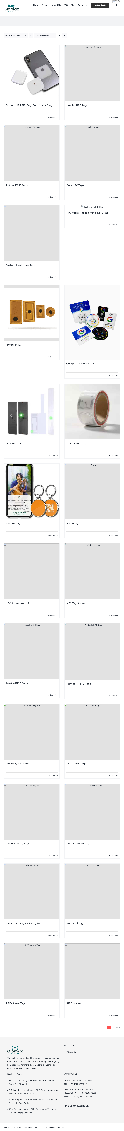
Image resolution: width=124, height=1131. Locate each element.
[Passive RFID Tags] (31, 651)
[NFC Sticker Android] (31, 571)
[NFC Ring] (92, 491)
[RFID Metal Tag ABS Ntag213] (31, 891)
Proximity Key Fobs (17, 763)
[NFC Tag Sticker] (92, 571)
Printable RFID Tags (78, 683)
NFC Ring (72, 523)
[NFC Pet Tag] (31, 491)
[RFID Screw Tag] (31, 971)
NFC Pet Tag (13, 523)
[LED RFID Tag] (31, 411)
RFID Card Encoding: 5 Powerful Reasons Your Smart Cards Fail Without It (33, 1082)
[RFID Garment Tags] (92, 812)
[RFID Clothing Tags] (31, 812)
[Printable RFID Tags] (92, 651)
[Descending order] (31, 35)
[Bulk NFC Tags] (92, 153)
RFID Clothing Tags (17, 843)
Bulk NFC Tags (75, 185)
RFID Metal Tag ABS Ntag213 (23, 923)
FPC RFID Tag (14, 345)
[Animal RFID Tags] (31, 153)
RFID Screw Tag (15, 1003)
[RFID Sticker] (92, 971)
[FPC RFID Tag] (31, 313)
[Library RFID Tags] (92, 411)
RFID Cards (70, 1052)
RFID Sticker (73, 1003)
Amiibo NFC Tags (77, 105)
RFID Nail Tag (74, 923)
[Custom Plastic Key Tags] (31, 233)
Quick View (54, 117)
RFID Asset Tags (76, 763)
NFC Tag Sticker (76, 603)
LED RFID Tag (14, 443)
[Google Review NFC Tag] (92, 322)
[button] (116, 5)
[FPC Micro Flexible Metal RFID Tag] (92, 207)
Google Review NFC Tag (81, 363)
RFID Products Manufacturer (54, 1127)
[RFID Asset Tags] (92, 732)
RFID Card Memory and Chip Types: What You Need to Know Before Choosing (32, 1111)
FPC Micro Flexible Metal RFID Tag (87, 212)
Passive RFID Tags (17, 683)
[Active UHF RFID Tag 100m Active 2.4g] (31, 73)
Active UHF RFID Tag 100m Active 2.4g (29, 105)
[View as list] (64, 35)
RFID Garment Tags (78, 843)
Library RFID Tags (77, 443)
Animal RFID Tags (17, 185)
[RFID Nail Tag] (92, 891)
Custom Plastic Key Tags (20, 265)
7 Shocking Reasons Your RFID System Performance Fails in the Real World (33, 1101)
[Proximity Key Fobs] (31, 732)
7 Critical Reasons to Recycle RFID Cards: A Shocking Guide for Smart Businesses (33, 1092)
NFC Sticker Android (18, 603)
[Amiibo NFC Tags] (92, 73)
